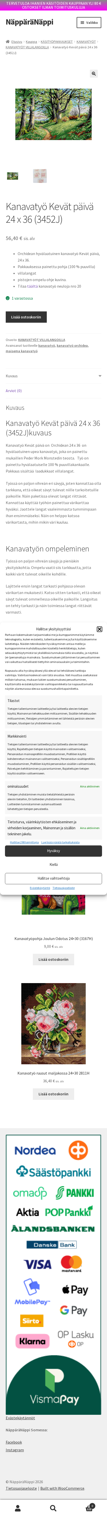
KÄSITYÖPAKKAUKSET (57, 41)
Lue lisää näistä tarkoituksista (60, 842)
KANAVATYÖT (86, 41)
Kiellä (54, 864)
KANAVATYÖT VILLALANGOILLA (27, 47)
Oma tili (18, 1508)
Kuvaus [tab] (12, 375)
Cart (82, 1504)
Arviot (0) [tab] (14, 390)
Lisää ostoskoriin (26, 316)
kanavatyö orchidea (72, 345)
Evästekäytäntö (40, 888)
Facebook (14, 1442)
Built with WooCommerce (62, 1488)
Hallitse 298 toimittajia (24, 842)
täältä (32, 286)
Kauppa (31, 41)
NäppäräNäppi (29, 22)
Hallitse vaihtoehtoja (54, 878)
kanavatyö (46, 345)
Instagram (15, 1449)
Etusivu (16, 41)
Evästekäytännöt (20, 1417)
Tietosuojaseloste (64, 888)
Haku (53, 1508)
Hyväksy (53, 851)
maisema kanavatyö (22, 351)
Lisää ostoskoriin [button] (53, 959)
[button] (99, 629)
